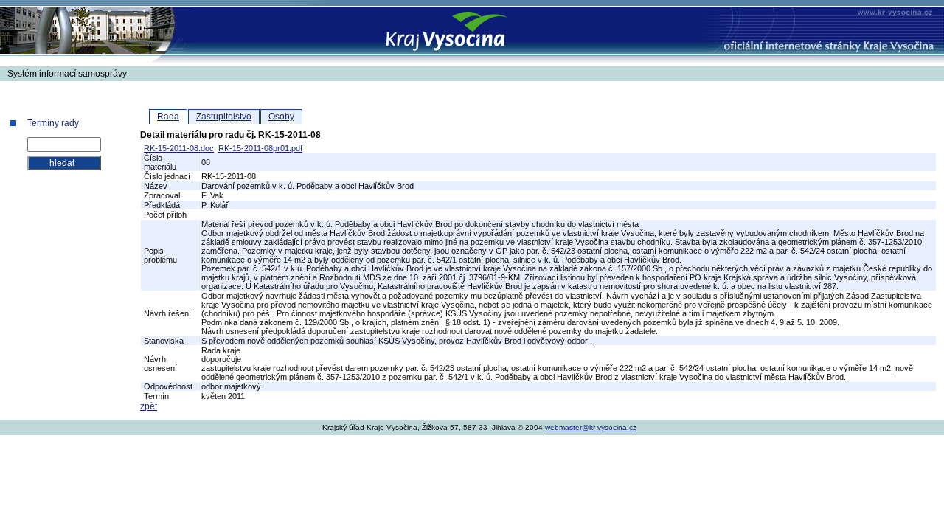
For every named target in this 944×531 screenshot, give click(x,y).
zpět (148, 406)
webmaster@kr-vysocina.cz (590, 427)
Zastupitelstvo (223, 116)
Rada (168, 116)
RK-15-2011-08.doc (179, 148)
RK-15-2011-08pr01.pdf (260, 148)
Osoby (281, 116)
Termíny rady (53, 123)
